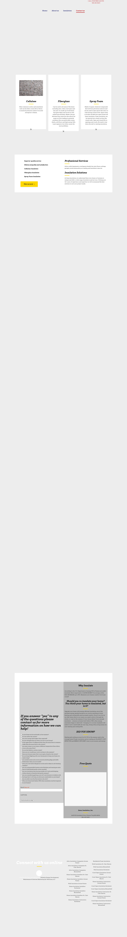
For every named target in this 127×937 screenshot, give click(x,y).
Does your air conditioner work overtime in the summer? (38, 752)
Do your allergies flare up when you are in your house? (37, 740)
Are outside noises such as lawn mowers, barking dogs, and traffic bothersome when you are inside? (40, 760)
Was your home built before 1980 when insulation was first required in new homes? (41, 781)
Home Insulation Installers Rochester (77, 887)
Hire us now (28, 184)
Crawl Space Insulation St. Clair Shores (101, 877)
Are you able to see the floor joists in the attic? (35, 779)
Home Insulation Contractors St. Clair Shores (101, 892)
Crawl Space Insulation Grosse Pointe (101, 873)
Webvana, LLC (50, 879)
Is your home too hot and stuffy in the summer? (35, 734)
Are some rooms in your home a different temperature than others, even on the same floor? (41, 747)
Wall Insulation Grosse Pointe (77, 883)
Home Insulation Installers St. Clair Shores (77, 875)
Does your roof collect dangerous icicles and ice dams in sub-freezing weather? (41, 764)
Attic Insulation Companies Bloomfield (77, 870)
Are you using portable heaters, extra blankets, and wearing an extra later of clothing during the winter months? (41, 768)
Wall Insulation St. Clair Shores (101, 864)
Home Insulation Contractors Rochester (77, 900)
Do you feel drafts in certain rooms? (32, 750)
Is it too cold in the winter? (29, 736)
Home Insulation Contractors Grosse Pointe (101, 882)
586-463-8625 (96, 3)
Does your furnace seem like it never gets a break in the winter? (40, 754)
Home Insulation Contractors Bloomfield (101, 904)
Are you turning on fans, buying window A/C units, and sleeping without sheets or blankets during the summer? (40, 772)
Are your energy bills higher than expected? (34, 738)
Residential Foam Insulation (101, 861)
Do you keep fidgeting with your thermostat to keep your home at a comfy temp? (41, 757)
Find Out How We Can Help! (27, 800)
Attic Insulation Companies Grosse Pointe (77, 861)
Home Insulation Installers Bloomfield (77, 891)
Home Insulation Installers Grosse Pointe (77, 879)
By (45, 879)
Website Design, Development (49, 877)
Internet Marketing (38, 879)
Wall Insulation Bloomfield (101, 867)
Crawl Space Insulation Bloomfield (101, 889)
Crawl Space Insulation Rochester (101, 886)
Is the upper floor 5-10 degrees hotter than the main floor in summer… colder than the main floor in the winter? (42, 743)
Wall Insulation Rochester (102, 869)
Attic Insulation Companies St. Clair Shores (77, 866)
